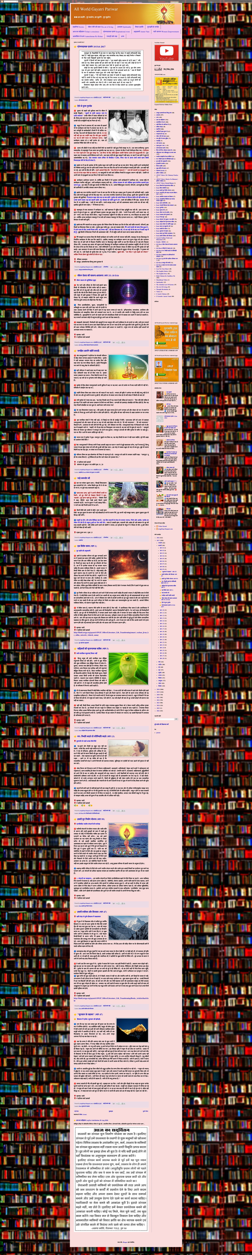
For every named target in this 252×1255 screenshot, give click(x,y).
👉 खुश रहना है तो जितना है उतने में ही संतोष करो (170, 427)
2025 (158, 708)
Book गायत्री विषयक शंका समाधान (165, 205)
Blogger (125, 1242)
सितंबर (160, 678)
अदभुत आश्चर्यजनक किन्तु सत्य (86, 269)
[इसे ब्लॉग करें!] (119, 98)
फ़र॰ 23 (162, 645)
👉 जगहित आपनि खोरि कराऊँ (86, 350)
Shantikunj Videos (161, 280)
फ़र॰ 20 (162, 637)
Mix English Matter (162, 271)
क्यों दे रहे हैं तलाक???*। (170, 481)
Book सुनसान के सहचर (84, 1106)
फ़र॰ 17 (162, 629)
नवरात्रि (158, 141)
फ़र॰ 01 (162, 548)
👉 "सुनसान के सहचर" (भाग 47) (88, 1014)
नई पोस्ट (76, 1111)
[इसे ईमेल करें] (117, 98)
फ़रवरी (160, 545)
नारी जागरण (159, 143)
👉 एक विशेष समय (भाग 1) (85, 546)
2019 (158, 692)
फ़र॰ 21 (162, 640)
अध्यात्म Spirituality (124, 27)
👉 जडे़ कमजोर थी (82, 478)
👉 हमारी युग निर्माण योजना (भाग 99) (89, 819)
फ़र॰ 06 (162, 561)
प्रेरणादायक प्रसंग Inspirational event (116, 31)
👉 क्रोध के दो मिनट (169, 440)
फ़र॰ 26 (162, 653)
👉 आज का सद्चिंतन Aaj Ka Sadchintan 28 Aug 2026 (91, 1120)
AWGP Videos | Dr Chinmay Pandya (167, 175)
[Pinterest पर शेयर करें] (124, 98)
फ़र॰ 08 (162, 567)
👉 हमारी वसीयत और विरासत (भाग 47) (90, 911)
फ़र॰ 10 (162, 610)
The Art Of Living (161, 287)
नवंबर (160, 683)
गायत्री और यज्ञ (112, 36)
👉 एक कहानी (167, 392)
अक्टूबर (160, 681)
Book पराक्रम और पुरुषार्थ (163, 214)
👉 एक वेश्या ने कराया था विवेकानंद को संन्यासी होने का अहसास (170, 453)
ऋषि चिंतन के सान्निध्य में (162, 124)
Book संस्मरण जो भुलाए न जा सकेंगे (91, 472)
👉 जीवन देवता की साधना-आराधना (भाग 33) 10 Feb (96, 275)
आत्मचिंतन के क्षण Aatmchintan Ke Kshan (88, 36)
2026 (158, 711)
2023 (158, 703)
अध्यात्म (158, 115)
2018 (158, 689)
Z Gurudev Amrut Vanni (163, 296)
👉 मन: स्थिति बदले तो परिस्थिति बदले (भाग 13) (94, 736)
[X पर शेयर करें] (121, 98)
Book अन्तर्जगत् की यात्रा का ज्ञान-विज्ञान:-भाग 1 (167, 193)
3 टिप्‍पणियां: (106, 469)
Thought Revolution (162, 289)
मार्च (159, 662)
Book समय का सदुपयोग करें (163, 226)
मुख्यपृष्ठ (111, 1111)
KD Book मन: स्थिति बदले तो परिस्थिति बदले (89, 813)
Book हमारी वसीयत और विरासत (86, 1008)
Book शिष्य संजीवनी (161, 188)
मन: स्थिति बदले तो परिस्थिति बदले (164, 159)
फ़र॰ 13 (162, 618)
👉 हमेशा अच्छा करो (169, 467)
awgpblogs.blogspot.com (165, 529)
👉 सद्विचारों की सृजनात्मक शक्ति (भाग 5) (91, 648)
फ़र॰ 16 (162, 626)
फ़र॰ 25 (162, 650)
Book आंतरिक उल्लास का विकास (164, 196)
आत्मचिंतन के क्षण (160, 122)
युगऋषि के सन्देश (153, 27)
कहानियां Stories (78, 27)
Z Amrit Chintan (161, 294)
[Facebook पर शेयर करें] (122, 98)
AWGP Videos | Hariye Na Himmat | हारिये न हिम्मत (167, 180)
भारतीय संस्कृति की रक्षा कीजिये (163, 156)
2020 (158, 695)
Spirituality (159, 282)
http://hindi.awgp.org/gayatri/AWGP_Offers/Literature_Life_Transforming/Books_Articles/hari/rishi (111, 999)
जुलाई (160, 672)
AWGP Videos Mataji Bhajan (165, 183)
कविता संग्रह (159, 127)
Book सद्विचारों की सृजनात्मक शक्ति (87, 730)
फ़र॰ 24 (162, 648)
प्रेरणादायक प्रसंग (83, 100)
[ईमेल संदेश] (113, 97)
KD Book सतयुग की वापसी (163, 263)
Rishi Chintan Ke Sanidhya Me (165, 276)
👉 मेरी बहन (167, 509)
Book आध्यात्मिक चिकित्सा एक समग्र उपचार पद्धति (165, 200)
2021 (158, 697)
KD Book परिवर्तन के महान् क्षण (164, 248)
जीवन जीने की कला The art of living (100, 27)
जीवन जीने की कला (161, 136)
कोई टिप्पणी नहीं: (107, 97)
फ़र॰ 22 (162, 642)
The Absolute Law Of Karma (165, 285)
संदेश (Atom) (83, 1114)
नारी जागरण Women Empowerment (166, 31)
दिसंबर (160, 686)
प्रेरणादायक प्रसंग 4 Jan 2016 (170, 417)
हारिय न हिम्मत (159, 173)
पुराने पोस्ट (145, 1111)
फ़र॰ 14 (162, 621)
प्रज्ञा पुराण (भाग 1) (161, 145)
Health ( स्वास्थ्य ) (161, 242)
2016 (158, 538)
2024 (158, 705)
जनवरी (160, 543)
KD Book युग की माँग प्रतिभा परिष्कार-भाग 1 (167, 259)
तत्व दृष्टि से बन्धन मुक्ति (162, 138)
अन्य (122, 36)
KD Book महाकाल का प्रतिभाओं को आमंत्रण (165, 255)
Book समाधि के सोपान (161, 228)
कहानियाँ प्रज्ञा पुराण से (161, 131)
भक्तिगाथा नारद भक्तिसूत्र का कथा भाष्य (166, 152)
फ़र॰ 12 (162, 615)
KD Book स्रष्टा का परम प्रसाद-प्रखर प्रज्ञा (166, 266)
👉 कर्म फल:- (167, 404)
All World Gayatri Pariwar (96, 9)
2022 (158, 700)
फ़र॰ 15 (162, 623)
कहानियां (81, 472)
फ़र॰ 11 (162, 613)
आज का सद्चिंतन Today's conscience (86, 31)
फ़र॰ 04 (162, 556)
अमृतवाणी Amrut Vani (141, 31)
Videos (158, 292)
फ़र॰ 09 (162, 569)
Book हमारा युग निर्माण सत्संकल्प (164, 233)
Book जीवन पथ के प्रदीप (162, 212)
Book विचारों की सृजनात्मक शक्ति (164, 185)
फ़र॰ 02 (162, 550)
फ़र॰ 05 (162, 558)
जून (159, 670)
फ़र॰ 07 (162, 564)
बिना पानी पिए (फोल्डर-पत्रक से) (164, 150)
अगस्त (160, 675)
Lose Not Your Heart (162, 269)
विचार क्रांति (139, 27)
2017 (158, 540)
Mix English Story (161, 274)
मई (159, 667)
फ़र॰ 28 (162, 658)
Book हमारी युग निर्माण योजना (85, 906)
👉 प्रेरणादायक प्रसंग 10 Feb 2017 (89, 46)
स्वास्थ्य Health (160, 170)
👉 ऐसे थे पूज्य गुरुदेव (83, 106)
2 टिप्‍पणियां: (106, 267)
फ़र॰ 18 (162, 631)
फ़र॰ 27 (162, 656)
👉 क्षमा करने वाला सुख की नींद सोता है (171, 496)
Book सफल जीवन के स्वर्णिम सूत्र (164, 224)
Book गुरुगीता (159, 207)
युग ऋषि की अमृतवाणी (84, 643)
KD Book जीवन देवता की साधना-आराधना (88, 345)
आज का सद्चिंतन (160, 120)
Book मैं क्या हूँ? (160, 217)
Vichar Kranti (162, 526)
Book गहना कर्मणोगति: (162, 203)
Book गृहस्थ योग (160, 210)
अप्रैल (160, 664)
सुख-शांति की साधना (161, 168)
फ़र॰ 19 (162, 634)
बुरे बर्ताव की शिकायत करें (162, 724)
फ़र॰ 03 (162, 553)
